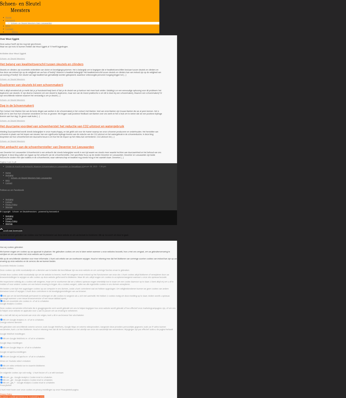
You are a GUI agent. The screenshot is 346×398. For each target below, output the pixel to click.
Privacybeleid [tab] (5, 385)
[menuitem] (82, 17)
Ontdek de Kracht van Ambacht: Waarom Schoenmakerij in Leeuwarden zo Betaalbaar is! (44, 166)
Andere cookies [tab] (7, 368)
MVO (7, 180)
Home (8, 172)
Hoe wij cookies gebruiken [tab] (11, 247)
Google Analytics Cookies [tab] (11, 303)
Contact (8, 183)
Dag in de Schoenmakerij (17, 105)
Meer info (11, 239)
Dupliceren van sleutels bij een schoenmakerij (31, 85)
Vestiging (9, 175)
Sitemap (9, 207)
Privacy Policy (11, 204)
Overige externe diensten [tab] (11, 322)
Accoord (3, 239)
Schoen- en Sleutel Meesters (12, 58)
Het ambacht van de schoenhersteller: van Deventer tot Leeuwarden (47, 147)
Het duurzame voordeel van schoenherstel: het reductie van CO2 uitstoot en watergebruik (62, 126)
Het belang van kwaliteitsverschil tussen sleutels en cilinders (41, 64)
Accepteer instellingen (9, 396)
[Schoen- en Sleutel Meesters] (20, 12)
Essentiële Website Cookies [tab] (12, 265)
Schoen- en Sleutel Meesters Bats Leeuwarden (31, 178)
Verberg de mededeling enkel (31, 396)
